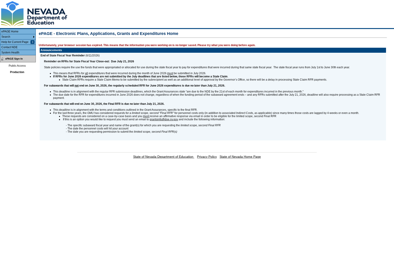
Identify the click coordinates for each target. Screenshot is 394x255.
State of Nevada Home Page (240, 156)
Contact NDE (9, 47)
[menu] (18, 42)
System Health (10, 52)
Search (5, 36)
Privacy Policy (207, 156)
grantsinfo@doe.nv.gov (164, 119)
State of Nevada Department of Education (163, 156)
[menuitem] (18, 31)
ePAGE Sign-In (14, 58)
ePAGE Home (9, 31)
